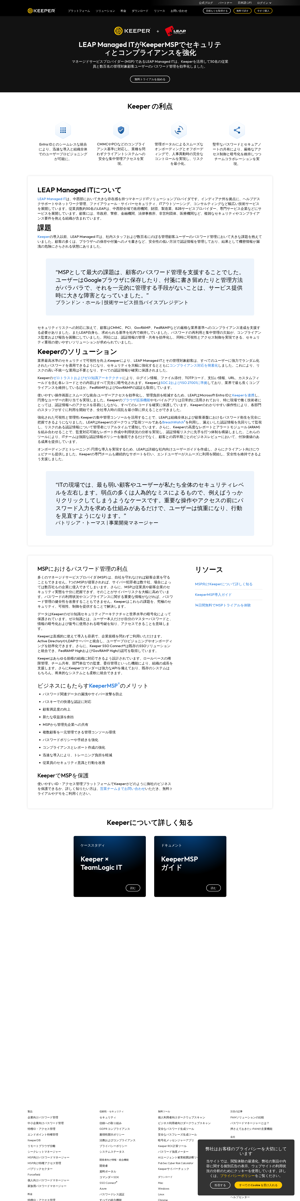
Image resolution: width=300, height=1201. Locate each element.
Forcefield (34, 1174)
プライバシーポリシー (113, 1146)
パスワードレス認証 (111, 1194)
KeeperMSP (104, 685)
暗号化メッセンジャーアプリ (176, 1140)
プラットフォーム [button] (79, 10)
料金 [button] (123, 10)
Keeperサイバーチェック (173, 1169)
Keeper (41, 10)
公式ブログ (206, 3)
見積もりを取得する (217, 10)
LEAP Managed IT (52, 199)
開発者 (103, 1165)
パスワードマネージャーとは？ (249, 1123)
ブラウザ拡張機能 (136, 400)
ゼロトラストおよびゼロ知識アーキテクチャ (87, 378)
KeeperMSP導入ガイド (213, 594)
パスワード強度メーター (173, 1151)
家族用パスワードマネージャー (47, 1186)
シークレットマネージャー (44, 1151)
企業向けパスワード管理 (43, 1117)
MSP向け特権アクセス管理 (44, 1163)
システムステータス (111, 1151)
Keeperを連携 (243, 395)
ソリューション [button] (105, 10)
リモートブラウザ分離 (41, 1146)
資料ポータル (107, 1171)
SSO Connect (108, 1183)
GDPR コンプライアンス (114, 1128)
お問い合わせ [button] (179, 10)
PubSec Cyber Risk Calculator (175, 1163)
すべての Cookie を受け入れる (258, 1185)
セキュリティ (107, 1117)
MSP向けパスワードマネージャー (48, 1157)
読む (133, 888)
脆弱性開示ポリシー (111, 1134)
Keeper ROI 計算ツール (172, 1146)
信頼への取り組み (110, 1123)
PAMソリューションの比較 (247, 1117)
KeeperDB (34, 1140)
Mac (160, 1183)
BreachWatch (173, 422)
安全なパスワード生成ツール (176, 1128)
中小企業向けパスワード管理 (46, 1123)
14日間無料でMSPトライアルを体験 (223, 605)
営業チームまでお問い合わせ (122, 788)
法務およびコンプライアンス (117, 1140)
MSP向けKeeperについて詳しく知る (224, 584)
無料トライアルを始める (150, 79)
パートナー (225, 3)
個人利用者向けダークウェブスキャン (181, 1117)
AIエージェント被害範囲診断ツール (180, 1157)
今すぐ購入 (263, 10)
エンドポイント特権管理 (43, 1134)
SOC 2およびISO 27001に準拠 (184, 382)
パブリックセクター (40, 1169)
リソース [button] (159, 10)
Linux (161, 1194)
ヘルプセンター (240, 1197)
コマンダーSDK (109, 1177)
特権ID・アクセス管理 (41, 1128)
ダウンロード (140, 10)
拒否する (220, 1185)
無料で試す (242, 10)
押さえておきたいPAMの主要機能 (251, 1128)
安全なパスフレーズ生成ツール (177, 1134)
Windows (163, 1188)
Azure (103, 1188)
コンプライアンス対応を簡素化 (193, 365)
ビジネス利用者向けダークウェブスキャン (184, 1123)
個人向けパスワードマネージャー (48, 1180)
